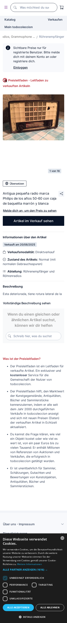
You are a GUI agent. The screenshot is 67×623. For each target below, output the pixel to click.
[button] (33, 570)
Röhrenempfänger (51, 36)
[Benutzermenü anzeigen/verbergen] (5, 8)
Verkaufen (55, 19)
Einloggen (20, 67)
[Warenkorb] (62, 7)
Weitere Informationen (29, 564)
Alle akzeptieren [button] (18, 607)
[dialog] (33, 578)
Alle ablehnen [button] (50, 607)
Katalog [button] (9, 19)
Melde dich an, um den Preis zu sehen (30, 210)
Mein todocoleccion (18, 27)
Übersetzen (17, 183)
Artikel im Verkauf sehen (33, 221)
